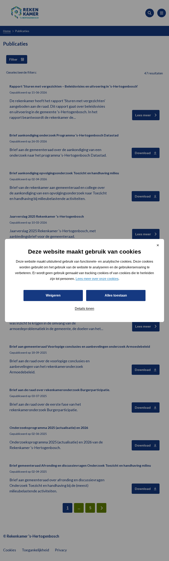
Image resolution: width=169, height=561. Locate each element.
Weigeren (53, 295)
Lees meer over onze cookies (97, 278)
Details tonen (84, 308)
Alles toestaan (116, 295)
